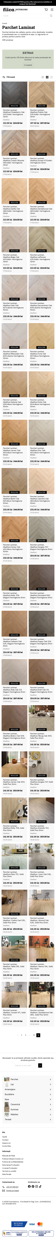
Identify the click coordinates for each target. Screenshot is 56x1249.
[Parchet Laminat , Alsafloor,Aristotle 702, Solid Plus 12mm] (41, 819)
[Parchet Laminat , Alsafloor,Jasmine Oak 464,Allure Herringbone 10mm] (41, 491)
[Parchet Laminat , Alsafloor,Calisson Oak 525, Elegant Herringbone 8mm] (14, 634)
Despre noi (6, 1143)
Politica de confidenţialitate (12, 1162)
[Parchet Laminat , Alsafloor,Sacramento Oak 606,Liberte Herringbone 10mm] (41, 298)
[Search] (51, 15)
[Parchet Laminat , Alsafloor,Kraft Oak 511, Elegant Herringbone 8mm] (41, 681)
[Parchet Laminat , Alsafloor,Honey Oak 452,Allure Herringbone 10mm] (14, 539)
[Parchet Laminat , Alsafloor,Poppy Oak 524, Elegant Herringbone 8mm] (41, 633)
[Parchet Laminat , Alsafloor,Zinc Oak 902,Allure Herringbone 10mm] (41, 443)
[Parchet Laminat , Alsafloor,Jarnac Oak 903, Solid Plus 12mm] (14, 773)
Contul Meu (6, 1146)
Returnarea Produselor (11, 1165)
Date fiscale (6, 1174)
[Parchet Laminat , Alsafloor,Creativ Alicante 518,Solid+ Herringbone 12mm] (14, 153)
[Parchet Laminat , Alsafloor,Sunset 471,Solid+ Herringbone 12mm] (41, 152)
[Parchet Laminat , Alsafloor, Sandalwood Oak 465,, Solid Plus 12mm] (41, 1004)
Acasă (4, 23)
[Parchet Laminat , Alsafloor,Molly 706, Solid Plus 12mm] (14, 819)
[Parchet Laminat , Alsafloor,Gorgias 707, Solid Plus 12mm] (41, 773)
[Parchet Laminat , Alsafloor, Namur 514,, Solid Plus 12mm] (41, 958)
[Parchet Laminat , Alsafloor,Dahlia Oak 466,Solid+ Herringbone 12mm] (14, 201)
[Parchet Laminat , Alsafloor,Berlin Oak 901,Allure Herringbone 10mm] (14, 491)
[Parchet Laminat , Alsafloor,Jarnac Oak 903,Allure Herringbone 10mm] (14, 443)
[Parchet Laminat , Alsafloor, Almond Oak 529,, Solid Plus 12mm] (41, 912)
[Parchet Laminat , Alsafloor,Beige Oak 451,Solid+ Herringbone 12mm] (14, 249)
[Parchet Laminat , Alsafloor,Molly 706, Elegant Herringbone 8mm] (14, 587)
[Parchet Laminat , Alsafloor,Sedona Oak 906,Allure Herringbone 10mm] (14, 394)
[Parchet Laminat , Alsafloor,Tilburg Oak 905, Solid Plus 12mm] (41, 727)
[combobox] (28, 15)
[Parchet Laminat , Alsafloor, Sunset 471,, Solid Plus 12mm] (14, 1004)
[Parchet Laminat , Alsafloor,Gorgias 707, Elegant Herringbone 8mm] (41, 538)
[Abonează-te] (40, 1065)
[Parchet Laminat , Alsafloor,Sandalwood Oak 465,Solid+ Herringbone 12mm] (41, 201)
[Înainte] (38, 1035)
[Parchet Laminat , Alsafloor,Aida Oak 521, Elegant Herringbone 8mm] (14, 681)
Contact (5, 1140)
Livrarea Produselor (9, 1168)
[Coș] (46, 9)
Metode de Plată (8, 1156)
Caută (4, 1137)
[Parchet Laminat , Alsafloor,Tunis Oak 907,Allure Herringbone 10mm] (41, 346)
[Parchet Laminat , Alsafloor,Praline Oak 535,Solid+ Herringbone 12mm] (41, 105)
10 (34, 1035)
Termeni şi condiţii (9, 1171)
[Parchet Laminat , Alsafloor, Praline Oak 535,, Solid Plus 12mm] (14, 912)
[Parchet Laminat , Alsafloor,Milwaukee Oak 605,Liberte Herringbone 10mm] (14, 346)
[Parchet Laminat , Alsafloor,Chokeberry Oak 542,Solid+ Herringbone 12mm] (14, 105)
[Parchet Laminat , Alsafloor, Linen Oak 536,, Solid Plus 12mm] (41, 866)
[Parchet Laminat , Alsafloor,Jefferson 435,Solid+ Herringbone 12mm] (41, 249)
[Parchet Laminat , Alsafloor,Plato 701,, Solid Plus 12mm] (14, 866)
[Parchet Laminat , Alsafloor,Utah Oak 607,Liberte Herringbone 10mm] (14, 298)
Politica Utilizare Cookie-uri (12, 1159)
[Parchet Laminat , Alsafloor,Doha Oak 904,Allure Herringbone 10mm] (41, 394)
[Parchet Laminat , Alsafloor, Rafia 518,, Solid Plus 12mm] (14, 958)
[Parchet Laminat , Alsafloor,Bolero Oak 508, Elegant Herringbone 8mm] (14, 727)
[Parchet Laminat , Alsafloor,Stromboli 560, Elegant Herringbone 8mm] (41, 587)
